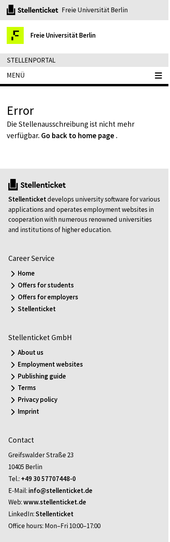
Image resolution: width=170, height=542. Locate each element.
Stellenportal (31, 60)
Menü (16, 75)
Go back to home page (77, 135)
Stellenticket (27, 199)
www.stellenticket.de (54, 502)
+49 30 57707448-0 (48, 478)
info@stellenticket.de (60, 490)
